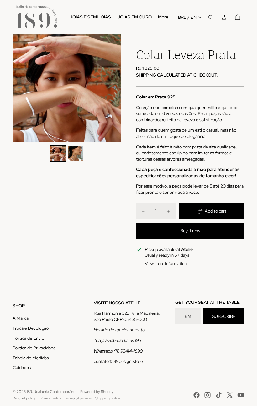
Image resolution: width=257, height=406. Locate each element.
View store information (166, 263)
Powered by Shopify (96, 391)
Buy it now (190, 230)
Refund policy (24, 398)
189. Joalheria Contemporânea (52, 391)
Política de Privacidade (34, 348)
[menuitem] (90, 17)
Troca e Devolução (31, 328)
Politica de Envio (28, 338)
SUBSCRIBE (224, 316)
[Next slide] (116, 88)
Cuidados (22, 367)
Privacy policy (50, 398)
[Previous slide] (18, 88)
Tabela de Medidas (31, 358)
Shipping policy (107, 398)
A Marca (21, 318)
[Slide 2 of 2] (75, 153)
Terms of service (78, 398)
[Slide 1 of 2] (58, 153)
